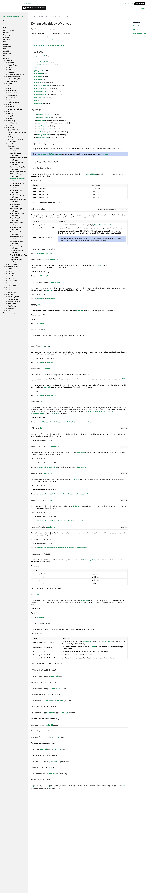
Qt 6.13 (33, 16)
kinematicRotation (40, 94)
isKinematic (38, 79)
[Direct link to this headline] (44, 51)
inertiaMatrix (38, 73)
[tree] (14, 170)
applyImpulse (41, 123)
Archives (142, 8)
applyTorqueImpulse (44, 129)
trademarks (90, 787)
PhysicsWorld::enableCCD (102, 225)
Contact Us (126, 4)
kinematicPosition (40, 91)
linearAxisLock (39, 97)
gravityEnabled (39, 71)
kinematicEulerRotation (42, 85)
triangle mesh (41, 154)
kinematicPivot (39, 88)
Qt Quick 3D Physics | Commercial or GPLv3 (11, 17)
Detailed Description (140, 33)
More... (62, 29)
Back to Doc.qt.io (28, 3)
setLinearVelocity (43, 137)
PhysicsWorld (105, 641)
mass (36, 100)
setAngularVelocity (43, 135)
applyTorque (41, 126)
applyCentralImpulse (44, 117)
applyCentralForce (43, 114)
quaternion (55, 282)
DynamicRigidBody (91, 174)
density (36, 68)
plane (59, 154)
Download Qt (140, 4)
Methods (136, 29)
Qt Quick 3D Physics (42, 16)
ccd (35, 59)
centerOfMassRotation (42, 65)
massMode (38, 103)
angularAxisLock (39, 56)
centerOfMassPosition (41, 62)
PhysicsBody (51, 40)
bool (46, 329)
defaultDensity (88, 641)
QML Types (53, 16)
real (39, 304)
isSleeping (37, 82)
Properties (136, 26)
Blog (131, 4)
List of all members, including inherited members (50, 45)
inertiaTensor (38, 76)
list (43, 346)
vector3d (54, 259)
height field (50, 154)
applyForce (41, 120)
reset (39, 132)
